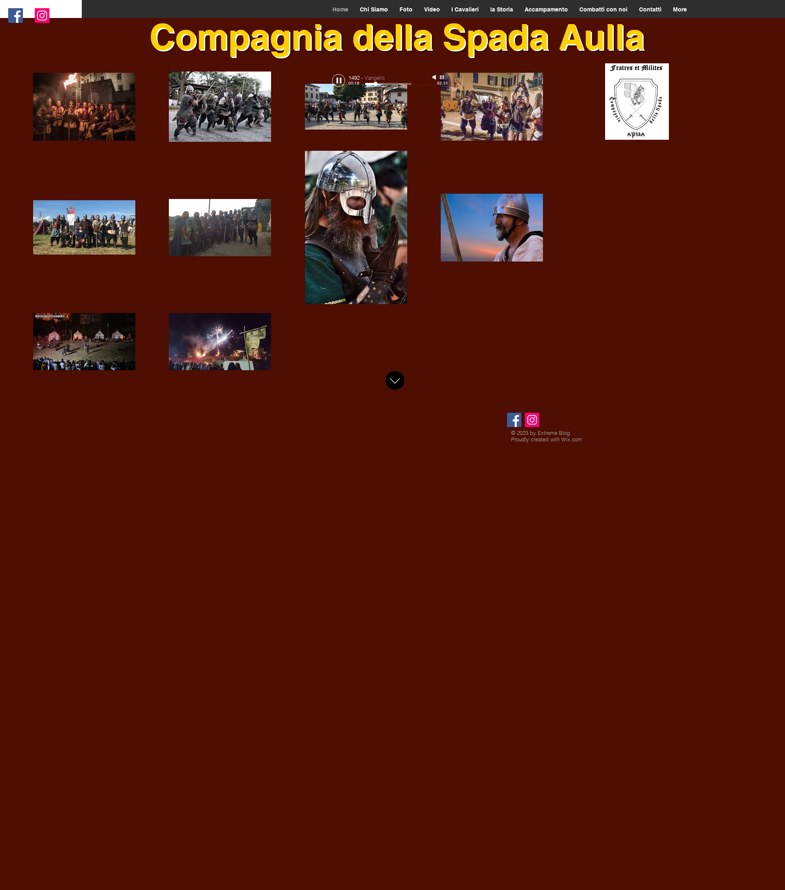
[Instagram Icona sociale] (42, 15)
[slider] (444, 77)
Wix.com (571, 439)
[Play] (338, 80)
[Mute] (435, 77)
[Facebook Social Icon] (15, 15)
